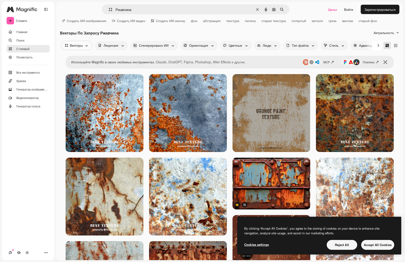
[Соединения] (10, 252)
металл (317, 20)
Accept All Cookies (378, 245)
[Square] (395, 45)
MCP (326, 62)
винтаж (347, 20)
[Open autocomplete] (108, 9)
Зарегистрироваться (380, 9)
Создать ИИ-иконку (170, 20)
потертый (299, 20)
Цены (332, 9)
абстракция (212, 20)
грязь (333, 20)
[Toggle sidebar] (46, 9)
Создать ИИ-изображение (86, 20)
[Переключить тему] (27, 252)
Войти (348, 9)
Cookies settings (256, 244)
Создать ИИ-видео (131, 20)
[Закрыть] (385, 62)
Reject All (342, 245)
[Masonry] (387, 45)
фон (194, 20)
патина (250, 20)
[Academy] (18, 252)
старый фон (368, 20)
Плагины (369, 62)
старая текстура (273, 20)
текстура (232, 20)
